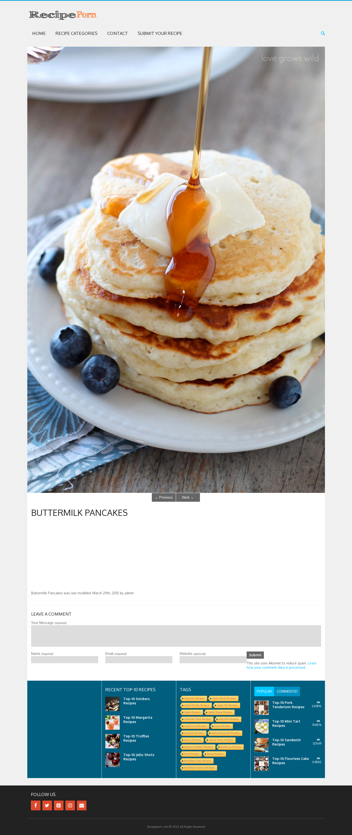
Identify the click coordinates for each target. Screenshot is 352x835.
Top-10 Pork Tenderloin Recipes (288, 705)
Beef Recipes (191, 753)
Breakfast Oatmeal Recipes (199, 767)
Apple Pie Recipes (227, 705)
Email (115, 653)
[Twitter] (47, 805)
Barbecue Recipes (231, 747)
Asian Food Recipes (195, 726)
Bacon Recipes (192, 740)
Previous (164, 497)
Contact (117, 33)
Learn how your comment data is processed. (282, 665)
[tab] (264, 691)
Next (188, 497)
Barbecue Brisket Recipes (198, 747)
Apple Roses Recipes (220, 712)
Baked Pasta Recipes (221, 740)
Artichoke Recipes (229, 719)
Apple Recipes (192, 712)
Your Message (48, 623)
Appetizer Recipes (194, 698)
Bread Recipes (215, 753)
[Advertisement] (176, 555)
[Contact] (81, 805)
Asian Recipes (222, 726)
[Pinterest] (58, 805)
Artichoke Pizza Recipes (197, 719)
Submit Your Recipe (160, 33)
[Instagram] (70, 805)
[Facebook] (35, 805)
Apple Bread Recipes (224, 698)
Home (39, 33)
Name (42, 653)
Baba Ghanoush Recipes (226, 733)
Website (192, 653)
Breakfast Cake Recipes (197, 760)
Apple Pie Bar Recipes (196, 705)
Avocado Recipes (194, 733)
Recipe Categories (76, 33)
